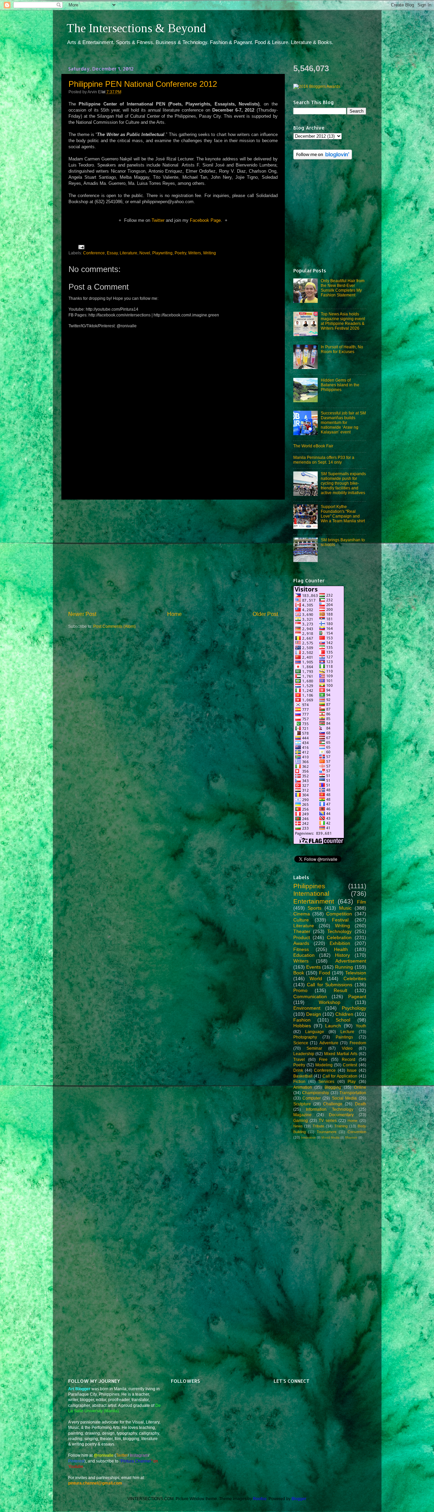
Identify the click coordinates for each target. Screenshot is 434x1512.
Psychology (354, 1008)
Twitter (158, 220)
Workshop (329, 1002)
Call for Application (339, 1076)
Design (313, 1014)
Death (360, 1104)
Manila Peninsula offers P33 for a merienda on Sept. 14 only (323, 459)
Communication (310, 996)
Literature (128, 253)
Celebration (339, 937)
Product (301, 937)
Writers (194, 253)
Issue (352, 1070)
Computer (311, 1098)
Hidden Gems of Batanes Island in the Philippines (340, 385)
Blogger (299, 1498)
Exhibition (340, 943)
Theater (301, 931)
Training (341, 1126)
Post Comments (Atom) (114, 626)
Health (341, 949)
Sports (314, 908)
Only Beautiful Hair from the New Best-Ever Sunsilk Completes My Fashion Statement (342, 287)
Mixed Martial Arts (340, 1053)
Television (355, 972)
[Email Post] (80, 246)
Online (360, 1087)
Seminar (314, 1048)
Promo (300, 990)
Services (326, 1081)
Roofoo (260, 1498)
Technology (339, 931)
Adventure (328, 1043)
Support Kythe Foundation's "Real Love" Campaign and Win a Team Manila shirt (343, 513)
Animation (302, 1087)
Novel (144, 253)
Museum (351, 1137)
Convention (357, 1132)
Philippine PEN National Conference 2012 (142, 84)
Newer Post (82, 614)
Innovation (308, 1137)
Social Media (344, 1098)
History (342, 955)
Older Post (265, 614)
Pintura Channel (136, 1461)
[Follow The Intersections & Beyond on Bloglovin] (322, 158)
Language (314, 1031)
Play (352, 1081)
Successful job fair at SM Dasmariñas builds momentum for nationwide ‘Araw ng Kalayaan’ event (343, 422)
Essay (112, 253)
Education (304, 955)
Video (347, 1048)
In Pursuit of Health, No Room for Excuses (342, 349)
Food (324, 972)
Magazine (302, 1114)
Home (174, 614)
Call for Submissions (329, 984)
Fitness (301, 949)
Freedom (358, 1043)
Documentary (341, 1114)
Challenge (332, 1104)
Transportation (352, 1092)
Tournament (326, 1132)
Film (361, 902)
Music (345, 908)
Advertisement (350, 961)
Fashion (302, 1020)
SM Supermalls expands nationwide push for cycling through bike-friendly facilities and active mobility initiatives (343, 483)
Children (344, 1014)
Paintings (344, 1037)
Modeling (324, 1065)
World (316, 978)
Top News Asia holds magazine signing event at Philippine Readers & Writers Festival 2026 (343, 321)
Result (340, 990)
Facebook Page (205, 220)
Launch (333, 1025)
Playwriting (162, 253)
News (298, 1126)
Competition (339, 913)
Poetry (180, 253)
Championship (315, 1092)
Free (323, 1059)
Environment (306, 1008)
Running (344, 967)
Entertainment (313, 901)
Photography (305, 1037)
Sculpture (302, 1104)
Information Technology (329, 1109)
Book (298, 972)
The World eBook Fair (313, 446)
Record (348, 1059)
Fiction (299, 1081)
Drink (298, 1070)
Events (313, 967)
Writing (209, 253)
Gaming (300, 1120)
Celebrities (354, 978)
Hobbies (302, 1025)
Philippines (309, 886)
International (311, 893)
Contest (350, 1065)
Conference (94, 253)
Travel (299, 1059)
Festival (340, 920)
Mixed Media (330, 1137)
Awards (301, 943)
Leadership (303, 1053)
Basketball (303, 1076)
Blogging (332, 1087)
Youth (361, 1026)
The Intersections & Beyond (136, 28)
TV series (328, 1120)
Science (300, 1043)
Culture (301, 920)
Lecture (347, 1031)
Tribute (318, 1126)
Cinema (301, 913)
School (343, 1020)
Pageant (357, 996)
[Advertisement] (173, 554)
